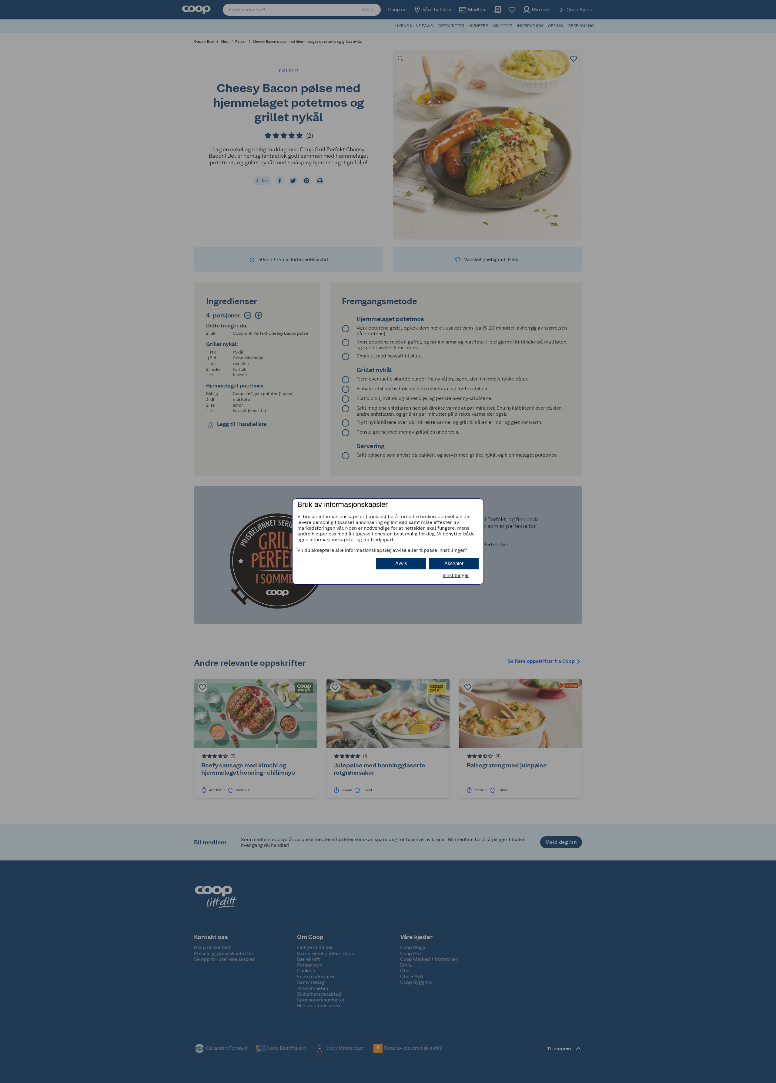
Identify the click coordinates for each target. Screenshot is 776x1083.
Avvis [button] (401, 563)
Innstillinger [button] (456, 575)
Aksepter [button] (453, 563)
